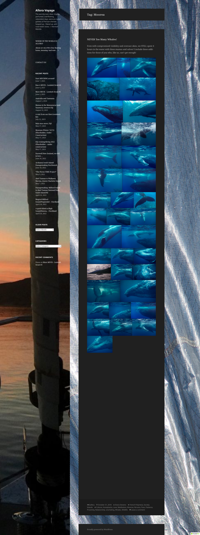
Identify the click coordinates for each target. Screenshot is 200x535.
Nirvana (137, 507)
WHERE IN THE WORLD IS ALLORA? (46, 42)
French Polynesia (136, 505)
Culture (99, 507)
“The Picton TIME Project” (46, 172)
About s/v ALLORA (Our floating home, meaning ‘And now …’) (48, 49)
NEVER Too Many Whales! (102, 39)
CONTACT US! (41, 62)
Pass (143, 507)
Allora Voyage (45, 10)
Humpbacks (107, 507)
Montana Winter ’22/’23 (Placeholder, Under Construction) (45, 132)
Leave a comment (138, 510)
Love (115, 507)
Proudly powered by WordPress (100, 529)
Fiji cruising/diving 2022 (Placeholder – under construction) (45, 144)
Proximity (90, 510)
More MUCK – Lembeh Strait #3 (48, 92)
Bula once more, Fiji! (44, 123)
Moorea (130, 507)
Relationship (100, 510)
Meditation (122, 507)
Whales (118, 510)
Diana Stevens (120, 505)
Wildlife (125, 510)
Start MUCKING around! (45, 78)
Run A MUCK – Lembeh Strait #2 (48, 85)
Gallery (91, 505)
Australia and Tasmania (45, 98)
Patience (149, 507)
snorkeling (110, 510)
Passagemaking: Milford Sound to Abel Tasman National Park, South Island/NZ (48, 190)
